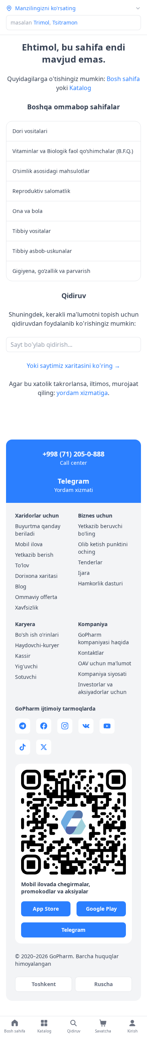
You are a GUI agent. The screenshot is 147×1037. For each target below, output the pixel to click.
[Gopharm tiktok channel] (22, 747)
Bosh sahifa (123, 79)
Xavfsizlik (26, 607)
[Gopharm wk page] (85, 726)
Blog (20, 586)
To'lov (22, 565)
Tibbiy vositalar (31, 230)
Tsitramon (65, 22)
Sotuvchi (26, 676)
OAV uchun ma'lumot (104, 663)
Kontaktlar (91, 652)
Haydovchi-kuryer (37, 645)
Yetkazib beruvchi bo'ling (100, 529)
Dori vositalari (29, 131)
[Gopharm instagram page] (64, 726)
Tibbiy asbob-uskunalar (42, 250)
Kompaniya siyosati (102, 673)
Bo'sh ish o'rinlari (37, 634)
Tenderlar (90, 562)
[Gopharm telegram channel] (22, 726)
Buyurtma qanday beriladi (37, 529)
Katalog (80, 88)
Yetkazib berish (34, 554)
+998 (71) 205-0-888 (73, 453)
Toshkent (44, 984)
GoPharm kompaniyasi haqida (103, 638)
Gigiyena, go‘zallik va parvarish (51, 270)
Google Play (101, 908)
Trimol (41, 22)
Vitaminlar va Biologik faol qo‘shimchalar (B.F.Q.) (72, 151)
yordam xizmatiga (82, 393)
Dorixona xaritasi (36, 575)
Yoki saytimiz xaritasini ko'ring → (73, 365)
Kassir (23, 655)
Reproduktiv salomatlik (41, 191)
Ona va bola (27, 210)
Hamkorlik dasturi (100, 583)
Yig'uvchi (26, 666)
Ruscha (103, 984)
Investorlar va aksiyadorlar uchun (102, 688)
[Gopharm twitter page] (43, 747)
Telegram (73, 481)
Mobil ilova (29, 544)
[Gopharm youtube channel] (107, 726)
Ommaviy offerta (36, 596)
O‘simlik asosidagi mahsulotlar (51, 171)
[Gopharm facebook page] (43, 726)
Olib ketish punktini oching (103, 548)
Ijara (84, 572)
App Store (46, 908)
